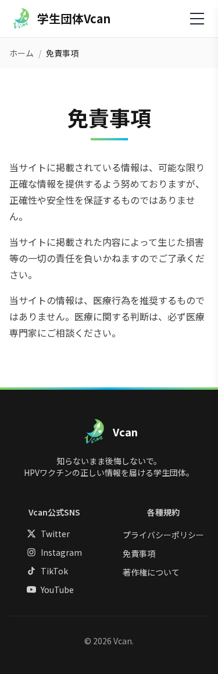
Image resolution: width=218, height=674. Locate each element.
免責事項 (139, 553)
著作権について (151, 572)
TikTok (54, 571)
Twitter (55, 533)
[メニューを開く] (197, 18)
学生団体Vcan (73, 18)
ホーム (21, 53)
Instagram (61, 552)
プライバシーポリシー (163, 535)
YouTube (57, 589)
